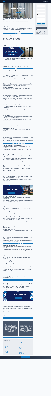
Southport (12, 315)
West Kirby (20, 346)
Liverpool (6, 351)
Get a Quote (18, 12)
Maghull (4, 315)
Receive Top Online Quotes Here (18, 243)
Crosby (7, 315)
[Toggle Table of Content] (10, 36)
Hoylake (20, 343)
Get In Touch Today (18, 33)
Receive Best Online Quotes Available (18, 68)
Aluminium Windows (8, 31)
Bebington (20, 348)
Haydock (20, 352)
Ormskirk (15, 315)
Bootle (6, 347)
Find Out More (18, 279)
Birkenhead (20, 342)
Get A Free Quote (18, 337)
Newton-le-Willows (21, 353)
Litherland (9, 315)
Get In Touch (41, 28)
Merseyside (6, 352)
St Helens (20, 347)
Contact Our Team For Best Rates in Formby (18, 143)
